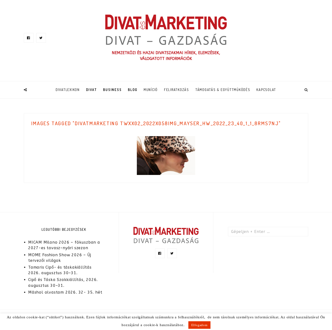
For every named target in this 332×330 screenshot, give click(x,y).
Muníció (151, 90)
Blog (132, 90)
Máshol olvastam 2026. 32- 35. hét (65, 292)
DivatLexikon (68, 90)
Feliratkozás (176, 90)
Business (112, 90)
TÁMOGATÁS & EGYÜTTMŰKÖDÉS (222, 90)
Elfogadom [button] (199, 325)
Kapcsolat (266, 90)
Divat (91, 90)
